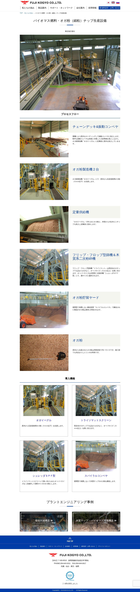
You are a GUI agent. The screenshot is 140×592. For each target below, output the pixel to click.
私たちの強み (28, 8)
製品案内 (42, 8)
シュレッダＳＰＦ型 (44, 475)
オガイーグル (44, 420)
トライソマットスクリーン (96, 420)
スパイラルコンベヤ (96, 475)
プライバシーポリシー (104, 546)
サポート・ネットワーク (61, 8)
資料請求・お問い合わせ (111, 8)
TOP (21, 13)
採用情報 (92, 8)
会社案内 (80, 8)
